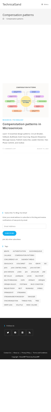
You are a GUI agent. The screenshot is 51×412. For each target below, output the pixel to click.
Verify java (8, 305)
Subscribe (9, 233)
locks (29, 276)
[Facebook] (15, 332)
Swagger (31, 297)
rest (20, 288)
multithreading (10, 280)
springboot (9, 293)
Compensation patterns (24, 255)
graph (38, 264)
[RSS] (29, 332)
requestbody (9, 288)
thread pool (27, 301)
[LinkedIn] (22, 332)
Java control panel (19, 268)
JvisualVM (35, 272)
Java (5, 268)
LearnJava (19, 276)
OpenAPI (31, 280)
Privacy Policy (26, 353)
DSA (30, 264)
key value (8, 276)
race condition (37, 284)
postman (23, 284)
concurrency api (11, 259)
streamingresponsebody (14, 297)
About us (16, 353)
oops (23, 280)
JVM (44, 272)
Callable (7, 255)
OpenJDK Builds (10, 284)
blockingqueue (35, 251)
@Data (6, 251)
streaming (21, 293)
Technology (18, 120)
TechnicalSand (12, 4)
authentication (19, 251)
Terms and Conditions (40, 353)
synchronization (11, 301)
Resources (7, 120)
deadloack (8, 264)
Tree (37, 301)
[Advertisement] (25, 57)
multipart (39, 276)
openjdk (41, 280)
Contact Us (7, 353)
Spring (39, 288)
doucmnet (21, 264)
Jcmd (19, 272)
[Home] (3, 19)
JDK (26, 272)
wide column (31, 305)
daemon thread (27, 259)
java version (9, 272)
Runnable (30, 288)
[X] (8, 332)
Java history (35, 268)
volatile (19, 305)
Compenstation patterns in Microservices (22, 126)
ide (45, 264)
